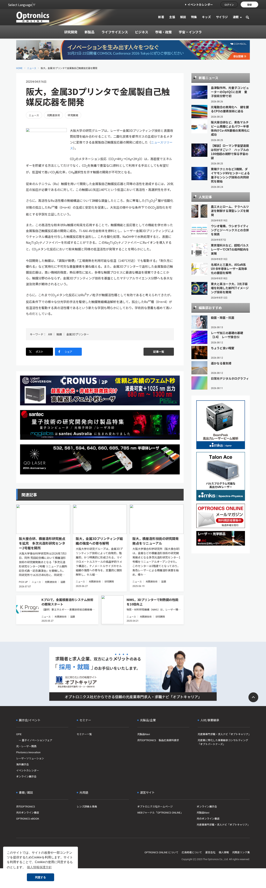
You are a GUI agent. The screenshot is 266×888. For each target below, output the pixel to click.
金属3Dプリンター (77, 334)
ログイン (229, 4)
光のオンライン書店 (27, 812)
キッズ (206, 17)
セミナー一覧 (84, 734)
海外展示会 (22, 764)
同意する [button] (40, 877)
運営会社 (210, 852)
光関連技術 (53, 115)
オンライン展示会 (26, 776)
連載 (236, 17)
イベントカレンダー (200, 4)
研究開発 (73, 115)
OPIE (19, 734)
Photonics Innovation (28, 752)
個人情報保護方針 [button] (39, 867)
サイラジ (222, 17)
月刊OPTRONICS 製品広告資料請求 (158, 740)
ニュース (31, 68)
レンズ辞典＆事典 (87, 806)
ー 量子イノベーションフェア (34, 740)
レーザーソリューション (30, 758)
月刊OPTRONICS (25, 806)
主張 (172, 17)
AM (50, 334)
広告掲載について (192, 852)
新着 (161, 17)
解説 (183, 17)
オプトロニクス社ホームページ (155, 806)
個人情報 (224, 852)
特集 (194, 17)
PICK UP (23, 581)
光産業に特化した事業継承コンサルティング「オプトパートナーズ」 (223, 742)
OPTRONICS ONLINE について (161, 852)
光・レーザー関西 (26, 746)
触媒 (59, 334)
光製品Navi (143, 734)
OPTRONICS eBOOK (27, 818)
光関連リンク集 (241, 852)
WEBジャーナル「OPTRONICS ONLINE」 (160, 812)
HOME (19, 68)
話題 (63, 581)
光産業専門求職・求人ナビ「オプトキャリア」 (224, 734)
